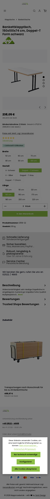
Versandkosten (9, 487)
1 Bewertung (7, 140)
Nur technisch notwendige (25, 454)
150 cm (8, 194)
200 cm (22, 199)
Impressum (31, 449)
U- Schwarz (10, 170)
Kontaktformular (24, 434)
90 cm (21, 161)
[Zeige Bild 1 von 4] (44, 77)
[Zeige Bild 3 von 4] (44, 83)
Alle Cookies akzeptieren (26, 469)
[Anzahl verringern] (5, 206)
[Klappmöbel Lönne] (25, 40)
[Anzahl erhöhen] (45, 206)
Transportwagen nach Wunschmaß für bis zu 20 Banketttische (23, 388)
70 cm (33, 156)
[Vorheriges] (39, 107)
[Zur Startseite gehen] (25, 4)
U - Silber (9, 175)
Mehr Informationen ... (28, 445)
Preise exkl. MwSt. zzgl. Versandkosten (18, 133)
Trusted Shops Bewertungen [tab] (20, 304)
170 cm (35, 194)
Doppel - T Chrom (13, 180)
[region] (25, 80)
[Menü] (4, 10)
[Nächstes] (45, 107)
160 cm (21, 194)
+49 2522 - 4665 (10, 423)
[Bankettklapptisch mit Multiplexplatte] (24, 80)
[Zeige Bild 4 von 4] (44, 86)
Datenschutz (19, 449)
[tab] (24, 290)
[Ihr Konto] (39, 10)
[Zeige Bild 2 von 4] (44, 80)
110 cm (21, 190)
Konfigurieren (26, 461)
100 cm (34, 161)
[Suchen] (34, 10)
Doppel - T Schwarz (30, 170)
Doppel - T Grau (27, 175)
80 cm (8, 161)
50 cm (8, 156)
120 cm (34, 190)
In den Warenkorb (25, 213)
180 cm (8, 199)
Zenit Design (40, 495)
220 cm (35, 199)
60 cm (21, 156)
